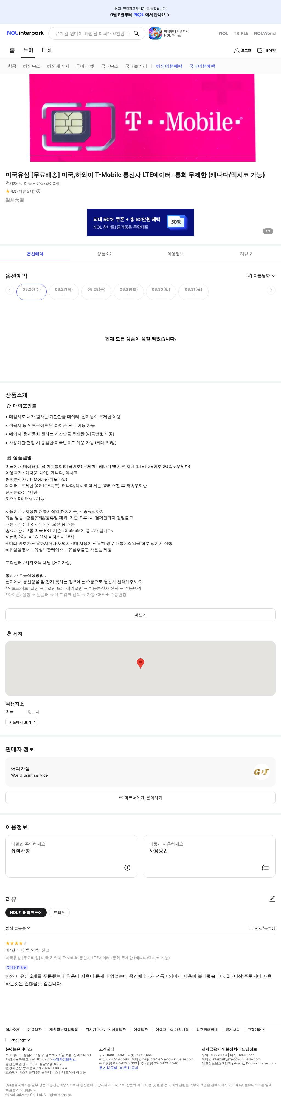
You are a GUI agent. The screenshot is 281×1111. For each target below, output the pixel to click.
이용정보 (175, 253)
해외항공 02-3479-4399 (118, 1063)
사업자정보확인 (64, 1059)
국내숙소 (110, 66)
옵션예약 (35, 253)
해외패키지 (58, 66)
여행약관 (141, 1029)
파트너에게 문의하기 (143, 797)
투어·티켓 (85, 66)
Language (17, 1040)
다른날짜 (262, 275)
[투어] (28, 50)
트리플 (59, 912)
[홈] (12, 50)
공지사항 (233, 1029)
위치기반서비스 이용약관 (106, 1029)
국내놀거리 (136, 66)
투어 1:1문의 (108, 1068)
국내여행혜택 (202, 66)
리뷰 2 (246, 253)
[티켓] (46, 50)
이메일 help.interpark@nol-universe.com (162, 1059)
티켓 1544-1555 (139, 1055)
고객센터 (255, 1029)
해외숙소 (32, 66)
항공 (12, 66)
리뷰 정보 (38, 191)
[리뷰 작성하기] (272, 899)
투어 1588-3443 (111, 1055)
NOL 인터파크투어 (26, 912)
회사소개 (12, 1029)
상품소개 (105, 253)
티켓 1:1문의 (129, 1068)
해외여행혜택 (169, 66)
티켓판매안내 (207, 1029)
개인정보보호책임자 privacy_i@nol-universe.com (239, 1063)
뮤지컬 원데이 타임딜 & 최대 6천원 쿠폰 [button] (92, 33)
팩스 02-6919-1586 (114, 1059)
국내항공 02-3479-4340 (159, 1063)
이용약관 (34, 1029)
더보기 (140, 614)
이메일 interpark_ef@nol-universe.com (231, 1059)
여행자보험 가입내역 (172, 1029)
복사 (36, 712)
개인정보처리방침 (63, 1029)
